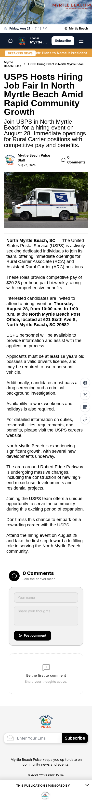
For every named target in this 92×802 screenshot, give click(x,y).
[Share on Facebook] (85, 383)
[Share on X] (85, 395)
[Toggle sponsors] (87, 785)
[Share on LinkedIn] (85, 407)
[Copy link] (85, 419)
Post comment (35, 635)
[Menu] (81, 41)
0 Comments (76, 159)
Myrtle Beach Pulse (12, 64)
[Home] (10, 40)
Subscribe (63, 40)
